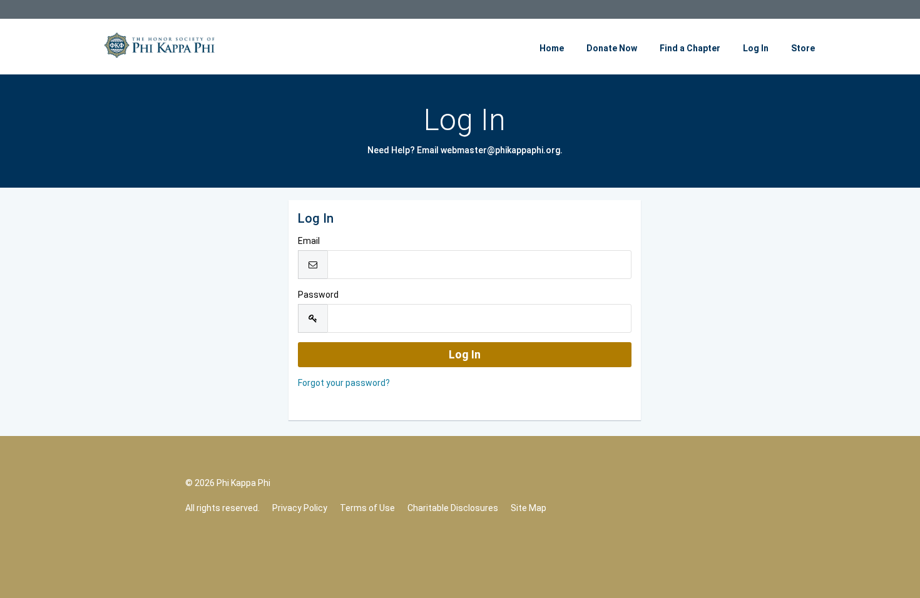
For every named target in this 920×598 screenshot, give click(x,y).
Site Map (528, 508)
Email (309, 241)
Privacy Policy (299, 508)
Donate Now (611, 48)
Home (551, 48)
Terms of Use (367, 508)
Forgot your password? (344, 383)
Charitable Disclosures (452, 508)
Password (318, 295)
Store (803, 48)
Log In (756, 48)
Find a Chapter (690, 48)
